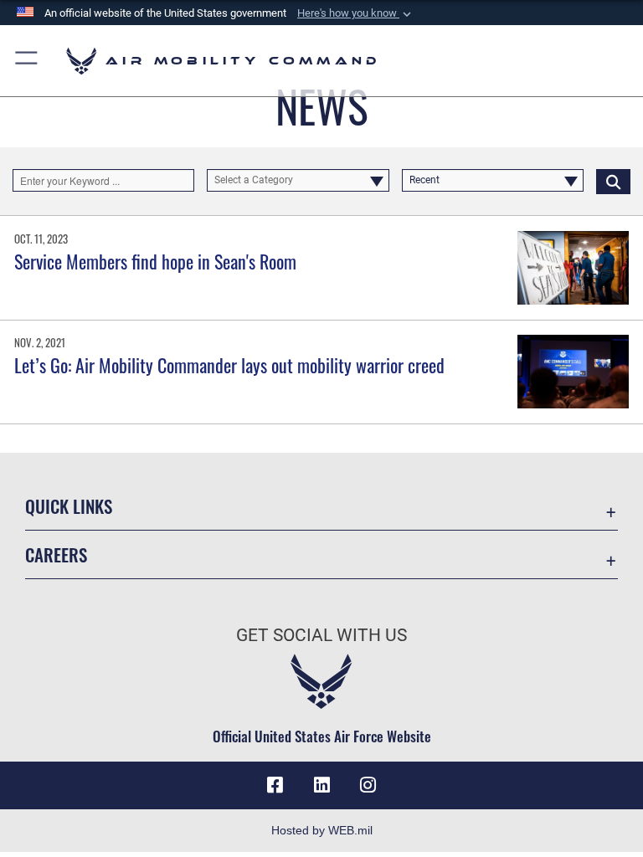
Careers (56, 554)
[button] (355, 13)
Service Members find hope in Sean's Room (155, 261)
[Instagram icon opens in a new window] (368, 785)
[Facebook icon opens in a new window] (274, 785)
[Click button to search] (613, 180)
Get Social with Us (321, 635)
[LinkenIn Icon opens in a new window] (321, 785)
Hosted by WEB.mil (322, 830)
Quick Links (68, 506)
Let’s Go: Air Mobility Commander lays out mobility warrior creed (229, 365)
